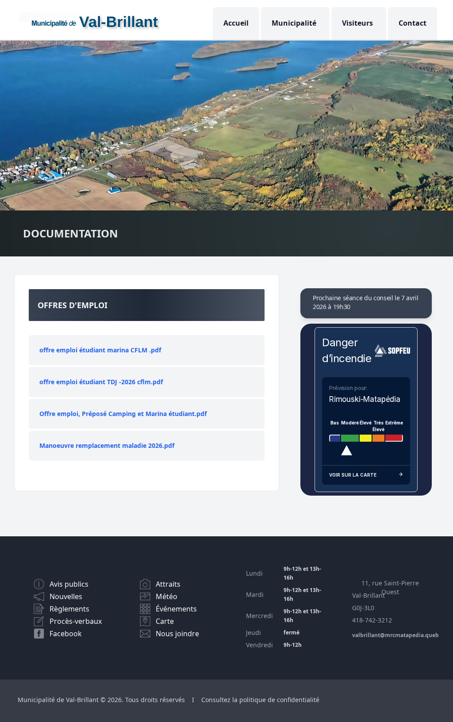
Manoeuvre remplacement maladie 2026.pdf (106, 445)
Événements (176, 609)
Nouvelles (66, 596)
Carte (165, 621)
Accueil (236, 23)
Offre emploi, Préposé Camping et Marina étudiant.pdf (123, 413)
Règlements (69, 609)
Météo (166, 596)
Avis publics (69, 584)
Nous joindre (177, 633)
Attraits (168, 584)
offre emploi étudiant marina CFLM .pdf (100, 350)
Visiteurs (357, 23)
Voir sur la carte (352, 475)
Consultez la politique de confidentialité (260, 699)
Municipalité (294, 23)
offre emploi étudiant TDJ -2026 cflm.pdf (101, 382)
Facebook (66, 633)
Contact (412, 23)
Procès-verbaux (76, 621)
